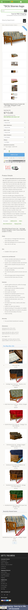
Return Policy (4, 572)
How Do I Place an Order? (6, 564)
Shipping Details (17, 223)
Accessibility (3, 587)
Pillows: (5, 140)
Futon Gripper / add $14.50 (11, 146)
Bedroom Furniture (9, 25)
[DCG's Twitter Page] (4, 594)
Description (5, 221)
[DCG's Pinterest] (7, 594)
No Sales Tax (4, 583)
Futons (15, 25)
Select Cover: (7, 130)
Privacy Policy (4, 585)
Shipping (3, 577)
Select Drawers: (7, 135)
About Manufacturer (7, 223)
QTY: (5, 149)
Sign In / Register (4, 562)
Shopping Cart (4, 561)
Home (3, 25)
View (15, 542)
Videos (20, 221)
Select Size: (6, 120)
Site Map (3, 589)
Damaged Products (5, 574)
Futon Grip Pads (15, 365)
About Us (3, 581)
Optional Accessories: (9, 144)
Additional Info (13, 221)
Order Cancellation (5, 575)
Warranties (3, 568)
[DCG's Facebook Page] (2, 594)
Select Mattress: (8, 125)
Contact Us (3, 566)
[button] (14, 607)
